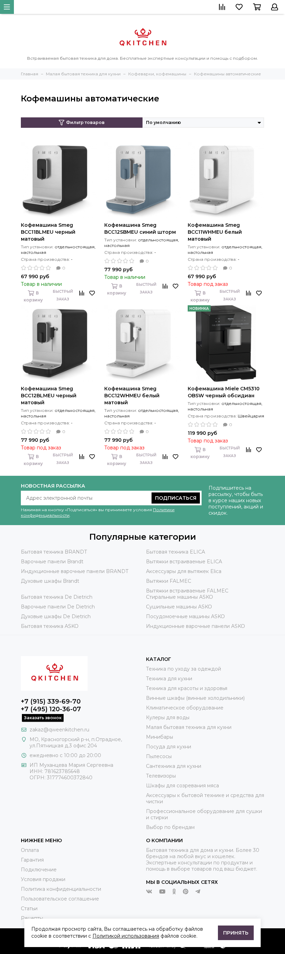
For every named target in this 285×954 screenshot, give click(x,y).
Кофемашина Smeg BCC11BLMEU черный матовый (48, 232)
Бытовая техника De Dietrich (56, 597)
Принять (236, 933)
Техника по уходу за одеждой (183, 669)
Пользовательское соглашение (60, 899)
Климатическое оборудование (184, 708)
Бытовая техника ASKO (50, 626)
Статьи (29, 908)
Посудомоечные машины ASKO (185, 616)
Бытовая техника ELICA (175, 552)
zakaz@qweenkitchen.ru (59, 730)
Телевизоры (161, 776)
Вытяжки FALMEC (168, 581)
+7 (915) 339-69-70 (51, 701)
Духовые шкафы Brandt (50, 581)
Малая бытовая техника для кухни (188, 727)
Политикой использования (125, 936)
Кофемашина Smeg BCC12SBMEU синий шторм (140, 228)
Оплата (30, 850)
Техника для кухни (169, 678)
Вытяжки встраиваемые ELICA (184, 561)
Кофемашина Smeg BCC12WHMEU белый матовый (132, 395)
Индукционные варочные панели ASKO (195, 626)
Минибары (159, 737)
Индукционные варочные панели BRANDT (74, 571)
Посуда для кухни (168, 747)
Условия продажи (43, 879)
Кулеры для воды (167, 717)
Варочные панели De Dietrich (58, 607)
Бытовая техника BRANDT (54, 552)
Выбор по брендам (170, 827)
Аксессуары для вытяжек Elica (183, 571)
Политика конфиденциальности (61, 889)
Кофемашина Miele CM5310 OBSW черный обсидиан (224, 392)
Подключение (39, 869)
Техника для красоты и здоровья (186, 688)
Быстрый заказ (63, 295)
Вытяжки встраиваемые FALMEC (187, 591)
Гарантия (32, 860)
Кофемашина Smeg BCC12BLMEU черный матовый (48, 395)
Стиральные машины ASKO (179, 597)
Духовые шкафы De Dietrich (56, 616)
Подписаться (175, 498)
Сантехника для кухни (173, 766)
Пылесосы (159, 756)
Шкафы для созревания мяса (182, 785)
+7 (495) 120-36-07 (51, 709)
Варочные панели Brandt (52, 561)
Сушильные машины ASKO (179, 607)
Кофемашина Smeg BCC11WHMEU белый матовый (215, 232)
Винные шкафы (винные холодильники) (195, 698)
